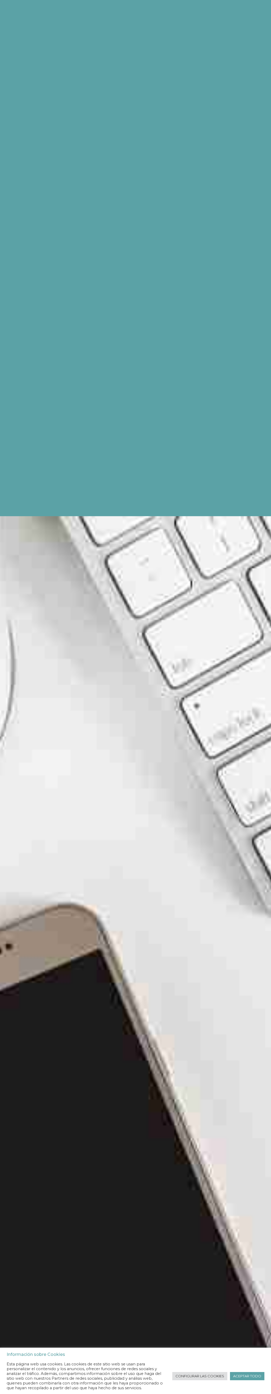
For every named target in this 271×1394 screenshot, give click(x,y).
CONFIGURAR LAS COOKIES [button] (199, 1376)
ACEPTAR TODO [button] (247, 1376)
